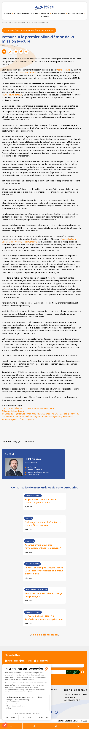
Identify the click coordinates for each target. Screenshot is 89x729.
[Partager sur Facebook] (21, 51)
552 (52, 635)
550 (44, 635)
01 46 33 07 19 (74, 700)
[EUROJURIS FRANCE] (44, 7)
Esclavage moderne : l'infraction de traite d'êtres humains (43, 524)
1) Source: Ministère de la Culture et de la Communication (28, 408)
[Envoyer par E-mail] (26, 51)
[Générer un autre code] (82, 672)
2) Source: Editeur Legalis (13, 411)
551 (48, 635)
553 (56, 635)
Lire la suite (44, 501)
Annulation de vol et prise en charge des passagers (43, 595)
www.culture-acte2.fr (12, 95)
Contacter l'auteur (34, 470)
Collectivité (42, 661)
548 (36, 635)
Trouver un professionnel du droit (26, 13)
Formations (44, 16)
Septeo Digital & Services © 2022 (72, 721)
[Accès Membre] (11, 726)
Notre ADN (7, 13)
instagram (56, 712)
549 (40, 635)
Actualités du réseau (75, 13)
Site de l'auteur (33, 474)
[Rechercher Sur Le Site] (78, 726)
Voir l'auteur (31, 467)
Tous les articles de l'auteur (38, 472)
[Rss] (56, 726)
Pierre (63, 70)
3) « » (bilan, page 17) (40, 417)
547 (32, 635)
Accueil (4, 22)
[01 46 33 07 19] (34, 726)
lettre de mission (28, 72)
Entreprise (27, 661)
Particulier (12, 661)
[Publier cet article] (10, 51)
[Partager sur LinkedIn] (15, 51)
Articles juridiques (58, 13)
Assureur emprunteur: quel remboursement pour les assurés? (43, 546)
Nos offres (45, 13)
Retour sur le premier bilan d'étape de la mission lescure (28, 22)
